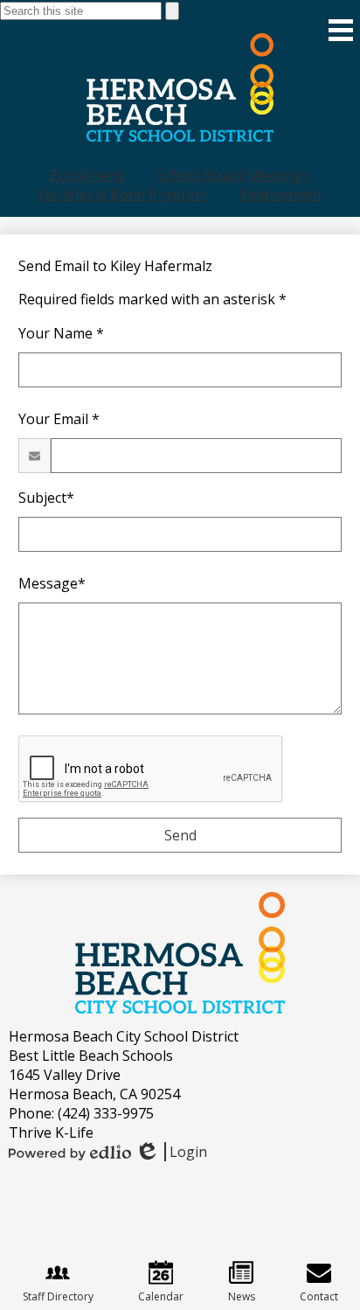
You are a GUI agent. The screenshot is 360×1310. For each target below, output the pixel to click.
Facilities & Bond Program (122, 194)
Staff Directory (58, 1296)
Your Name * (61, 333)
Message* (52, 583)
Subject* (46, 497)
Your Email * (59, 419)
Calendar (160, 1296)
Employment (281, 194)
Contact (319, 1296)
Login (171, 1151)
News (241, 1296)
